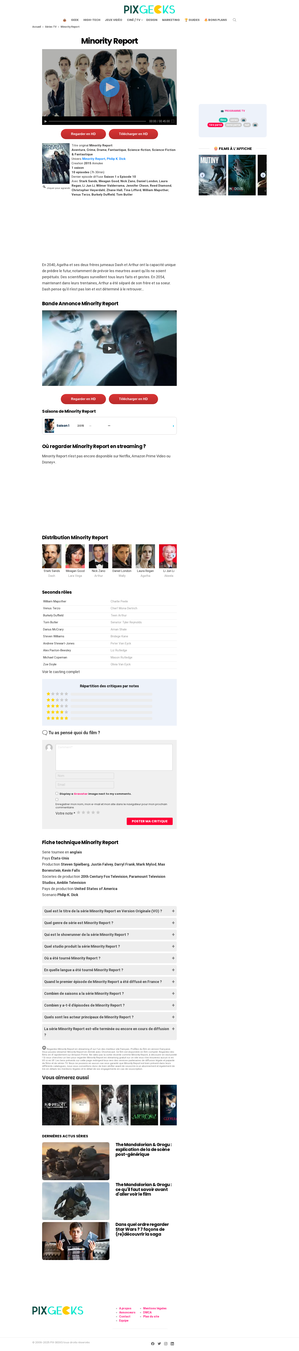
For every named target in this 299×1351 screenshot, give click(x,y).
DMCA (147, 1312)
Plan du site (151, 1316)
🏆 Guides (192, 20)
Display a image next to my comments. (96, 794)
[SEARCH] (234, 20)
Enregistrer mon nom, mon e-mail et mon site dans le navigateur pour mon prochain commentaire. (111, 806)
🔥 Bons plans (215, 20)
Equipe (123, 1320)
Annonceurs (127, 1312)
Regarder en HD (83, 134)
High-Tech (91, 20)
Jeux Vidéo (113, 20)
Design (151, 20)
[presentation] (173, 555)
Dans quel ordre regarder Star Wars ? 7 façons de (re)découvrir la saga (142, 1229)
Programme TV (235, 110)
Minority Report (93, 159)
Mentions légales (155, 1308)
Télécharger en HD (133, 134)
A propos (125, 1308)
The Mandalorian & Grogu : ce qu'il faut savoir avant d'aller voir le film (144, 1189)
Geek (75, 20)
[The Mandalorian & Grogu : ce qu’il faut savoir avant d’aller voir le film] (75, 1201)
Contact (124, 1316)
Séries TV (51, 26)
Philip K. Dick (116, 159)
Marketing (171, 20)
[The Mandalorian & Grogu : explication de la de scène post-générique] (75, 1161)
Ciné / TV (133, 20)
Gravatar (81, 794)
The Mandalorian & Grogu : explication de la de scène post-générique (144, 1149)
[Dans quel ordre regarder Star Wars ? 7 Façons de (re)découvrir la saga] (75, 1241)
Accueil (36, 26)
